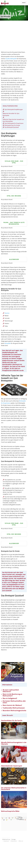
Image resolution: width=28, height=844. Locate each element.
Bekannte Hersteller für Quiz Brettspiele (11, 114)
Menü (24, 2)
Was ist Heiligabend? (10, 698)
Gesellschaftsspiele (10, 59)
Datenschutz (14, 841)
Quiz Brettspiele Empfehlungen (14, 109)
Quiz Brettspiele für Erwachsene (14, 123)
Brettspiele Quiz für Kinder (12, 125)
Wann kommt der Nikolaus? (12, 705)
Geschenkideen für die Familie (11, 720)
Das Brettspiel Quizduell (12, 127)
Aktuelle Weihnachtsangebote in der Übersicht (14, 743)
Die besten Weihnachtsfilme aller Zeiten (14, 701)
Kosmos (7, 313)
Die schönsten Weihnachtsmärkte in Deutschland (13, 788)
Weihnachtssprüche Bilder (10, 811)
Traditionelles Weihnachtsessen (14, 708)
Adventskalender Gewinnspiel (11, 766)
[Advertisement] (14, 36)
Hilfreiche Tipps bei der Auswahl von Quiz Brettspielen (13, 120)
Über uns (21, 841)
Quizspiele (8, 343)
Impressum (6, 841)
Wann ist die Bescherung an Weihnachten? (12, 695)
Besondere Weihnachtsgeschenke (14, 710)
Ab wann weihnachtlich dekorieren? (11, 690)
